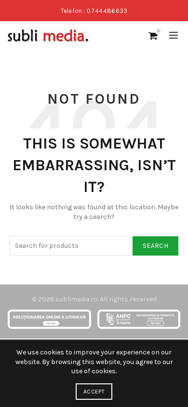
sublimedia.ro (76, 299)
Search (155, 246)
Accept (94, 391)
